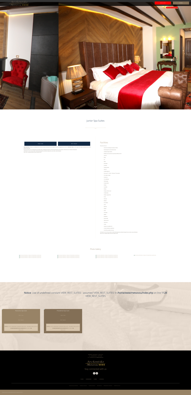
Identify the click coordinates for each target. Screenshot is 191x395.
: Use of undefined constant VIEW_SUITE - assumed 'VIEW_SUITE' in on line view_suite (21, 328)
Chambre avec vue (117, 385)
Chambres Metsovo (92, 385)
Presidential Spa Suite (63, 311)
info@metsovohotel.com (99, 357)
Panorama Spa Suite (21, 311)
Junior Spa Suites (19, 3)
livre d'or (102, 379)
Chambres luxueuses (83, 385)
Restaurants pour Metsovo (73, 385)
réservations (88, 379)
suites (82, 379)
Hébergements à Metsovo (108, 385)
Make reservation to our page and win (172, 7)
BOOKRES (21, 392)
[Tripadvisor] (97, 373)
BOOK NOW (162, 3)
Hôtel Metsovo (99, 385)
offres (181, 3)
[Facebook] (94, 373)
